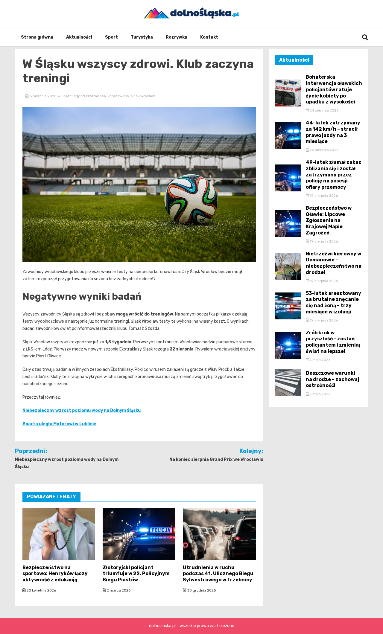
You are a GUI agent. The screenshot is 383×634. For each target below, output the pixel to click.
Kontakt (209, 37)
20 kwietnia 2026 (41, 590)
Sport (111, 37)
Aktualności (79, 37)
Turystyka (142, 37)
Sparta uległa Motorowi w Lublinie (59, 423)
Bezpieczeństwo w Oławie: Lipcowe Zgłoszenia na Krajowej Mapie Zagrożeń (329, 220)
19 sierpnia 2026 (323, 195)
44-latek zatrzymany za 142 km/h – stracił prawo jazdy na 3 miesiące (333, 132)
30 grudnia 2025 (201, 590)
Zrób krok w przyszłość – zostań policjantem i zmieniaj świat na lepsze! (333, 342)
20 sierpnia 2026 (323, 150)
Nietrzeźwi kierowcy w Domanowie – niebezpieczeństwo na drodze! (333, 263)
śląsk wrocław (143, 96)
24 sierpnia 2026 (323, 110)
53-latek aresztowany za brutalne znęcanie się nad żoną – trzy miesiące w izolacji (333, 302)
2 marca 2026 (118, 590)
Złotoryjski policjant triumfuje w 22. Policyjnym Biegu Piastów (136, 574)
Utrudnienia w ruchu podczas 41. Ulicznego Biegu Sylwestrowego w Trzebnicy (218, 574)
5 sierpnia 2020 (43, 96)
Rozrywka (176, 37)
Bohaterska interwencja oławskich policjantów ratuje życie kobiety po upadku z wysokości (334, 89)
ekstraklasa (96, 96)
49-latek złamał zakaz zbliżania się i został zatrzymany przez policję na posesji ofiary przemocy (333, 174)
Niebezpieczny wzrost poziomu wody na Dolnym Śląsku (81, 410)
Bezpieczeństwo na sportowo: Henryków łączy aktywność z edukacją (55, 574)
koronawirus (118, 96)
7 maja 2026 (319, 360)
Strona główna (37, 37)
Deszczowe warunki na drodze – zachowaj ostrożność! (332, 379)
